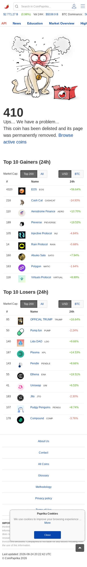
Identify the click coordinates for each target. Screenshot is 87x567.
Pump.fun (36, 330)
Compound (37, 418)
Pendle (34, 363)
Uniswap (35, 385)
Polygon (36, 266)
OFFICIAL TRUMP (41, 319)
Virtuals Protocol (41, 277)
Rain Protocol (39, 244)
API (3, 23)
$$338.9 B (52, 14)
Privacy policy (43, 498)
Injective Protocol (41, 233)
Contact (43, 452)
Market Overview (61, 23)
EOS (34, 189)
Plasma (34, 352)
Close (47, 535)
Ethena (34, 374)
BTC (77, 174)
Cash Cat (37, 200)
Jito (32, 396)
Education (35, 23)
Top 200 (29, 174)
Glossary (43, 475)
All (42, 174)
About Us (43, 441)
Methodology (44, 487)
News (17, 23)
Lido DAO (36, 341)
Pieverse (36, 222)
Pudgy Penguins (40, 407)
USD (65, 174)
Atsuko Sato (38, 255)
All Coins (43, 464)
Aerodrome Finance (43, 211)
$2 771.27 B (10, 14)
